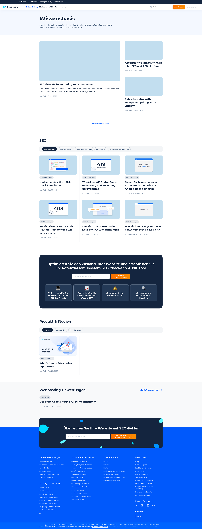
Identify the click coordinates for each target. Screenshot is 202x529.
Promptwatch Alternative (81, 496)
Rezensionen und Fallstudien (114, 477)
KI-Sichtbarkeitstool (46, 477)
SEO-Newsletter (141, 477)
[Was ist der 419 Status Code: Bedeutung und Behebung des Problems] (101, 176)
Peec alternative (77, 490)
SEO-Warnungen (45, 491)
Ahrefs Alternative (78, 471)
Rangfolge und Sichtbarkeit (119, 149)
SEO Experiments (46, 494)
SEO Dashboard (45, 471)
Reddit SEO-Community (144, 481)
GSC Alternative (77, 477)
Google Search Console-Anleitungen (144, 488)
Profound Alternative (79, 493)
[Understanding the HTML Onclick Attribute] (58, 176)
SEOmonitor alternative (80, 487)
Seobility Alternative (78, 481)
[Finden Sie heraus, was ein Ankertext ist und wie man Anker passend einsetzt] (143, 176)
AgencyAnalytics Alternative (81, 465)
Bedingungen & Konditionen (114, 471)
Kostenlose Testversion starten (120, 276)
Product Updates (47, 358)
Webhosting (53, 7)
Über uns (106, 462)
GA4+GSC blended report (48, 497)
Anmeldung (191, 7)
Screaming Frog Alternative (81, 468)
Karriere (106, 465)
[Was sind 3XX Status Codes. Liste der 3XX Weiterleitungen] (101, 221)
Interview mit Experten (144, 492)
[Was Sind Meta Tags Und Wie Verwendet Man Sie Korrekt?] (143, 221)
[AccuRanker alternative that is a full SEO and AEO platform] (143, 58)
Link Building (100, 149)
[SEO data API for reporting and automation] (79, 77)
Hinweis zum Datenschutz (113, 474)
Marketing (43, 7)
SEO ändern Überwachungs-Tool (51, 465)
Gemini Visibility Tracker (48, 503)
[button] (151, 7)
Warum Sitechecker (81, 457)
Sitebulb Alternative (78, 474)
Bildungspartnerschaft (111, 481)
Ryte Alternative (77, 499)
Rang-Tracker (44, 468)
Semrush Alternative (79, 462)
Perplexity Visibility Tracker (49, 507)
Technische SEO (65, 149)
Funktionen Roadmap (143, 468)
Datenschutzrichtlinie (100, 527)
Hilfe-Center (140, 471)
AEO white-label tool (47, 510)
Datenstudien (60, 330)
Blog (137, 462)
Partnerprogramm (142, 474)
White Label (44, 488)
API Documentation (142, 495)
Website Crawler (45, 462)
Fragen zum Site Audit (84, 149)
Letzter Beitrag (32, 7)
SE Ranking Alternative (80, 484)
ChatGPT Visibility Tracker (49, 500)
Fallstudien (34, 2)
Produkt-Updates (76, 330)
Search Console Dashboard (49, 474)
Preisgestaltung (46, 2)
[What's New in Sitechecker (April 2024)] (58, 355)
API (40, 513)
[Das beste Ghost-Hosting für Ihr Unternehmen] (69, 402)
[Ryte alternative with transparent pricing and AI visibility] (143, 95)
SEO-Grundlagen (49, 149)
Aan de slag (178, 7)
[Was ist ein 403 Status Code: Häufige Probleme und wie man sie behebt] (58, 221)
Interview (63, 7)
